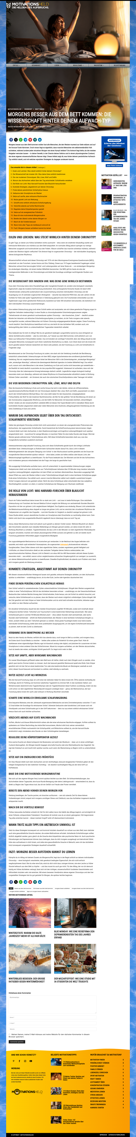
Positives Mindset (104, 234)
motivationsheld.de (14, 109)
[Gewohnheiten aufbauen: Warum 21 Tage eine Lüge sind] (106, 184)
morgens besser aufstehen (62, 888)
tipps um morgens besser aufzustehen (37, 891)
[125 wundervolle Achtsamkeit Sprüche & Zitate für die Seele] (106, 246)
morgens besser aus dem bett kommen (83, 888)
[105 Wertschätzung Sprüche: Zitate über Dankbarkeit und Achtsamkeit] (56, 1105)
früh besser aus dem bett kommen (43, 888)
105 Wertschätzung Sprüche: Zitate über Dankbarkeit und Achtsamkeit (73, 1107)
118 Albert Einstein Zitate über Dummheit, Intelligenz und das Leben (73, 1092)
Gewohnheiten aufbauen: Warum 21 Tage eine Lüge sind (120, 184)
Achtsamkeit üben (105, 249)
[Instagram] (25, 1061)
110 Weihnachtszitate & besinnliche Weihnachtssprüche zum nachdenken (74, 1063)
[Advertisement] (117, 271)
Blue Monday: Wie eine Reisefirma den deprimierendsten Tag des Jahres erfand (74, 934)
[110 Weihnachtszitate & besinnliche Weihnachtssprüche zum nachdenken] (56, 1062)
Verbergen (41, 167)
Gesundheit (28, 109)
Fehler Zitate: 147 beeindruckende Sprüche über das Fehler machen (73, 1121)
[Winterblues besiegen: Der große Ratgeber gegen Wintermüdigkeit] (30, 958)
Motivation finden (105, 203)
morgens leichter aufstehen (17, 891)
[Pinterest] (13, 1061)
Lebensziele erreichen (105, 187)
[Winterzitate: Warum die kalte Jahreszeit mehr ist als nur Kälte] (30, 913)
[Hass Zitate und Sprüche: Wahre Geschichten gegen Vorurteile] (106, 230)
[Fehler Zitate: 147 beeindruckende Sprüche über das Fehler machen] (56, 1120)
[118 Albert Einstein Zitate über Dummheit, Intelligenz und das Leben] (56, 1091)
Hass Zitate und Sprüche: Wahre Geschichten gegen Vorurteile (120, 231)
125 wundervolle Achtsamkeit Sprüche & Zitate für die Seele (120, 246)
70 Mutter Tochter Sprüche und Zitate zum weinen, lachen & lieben (73, 1078)
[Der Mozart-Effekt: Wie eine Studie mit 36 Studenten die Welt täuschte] (75, 958)
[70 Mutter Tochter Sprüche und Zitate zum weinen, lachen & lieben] (56, 1076)
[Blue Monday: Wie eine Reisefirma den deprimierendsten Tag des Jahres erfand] (75, 913)
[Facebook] (19, 1061)
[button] (11, 140)
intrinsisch (64, 544)
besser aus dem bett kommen (23, 888)
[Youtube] (30, 1061)
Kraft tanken (39, 109)
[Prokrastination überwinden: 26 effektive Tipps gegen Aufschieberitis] (106, 199)
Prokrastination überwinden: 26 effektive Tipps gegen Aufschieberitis (120, 200)
